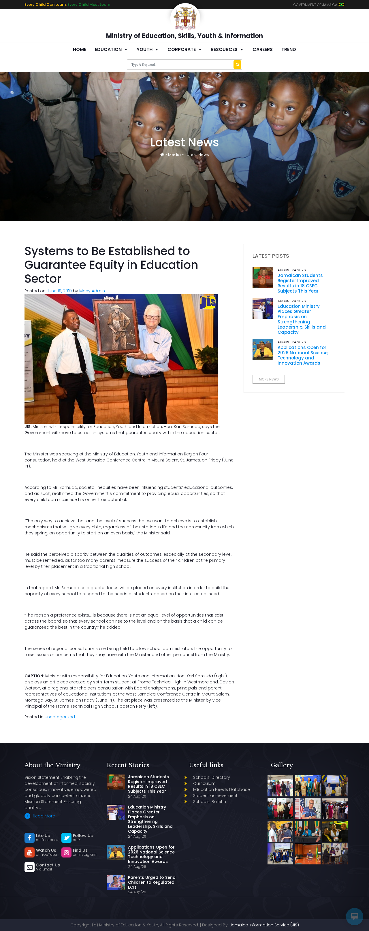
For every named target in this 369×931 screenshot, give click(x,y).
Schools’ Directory (211, 777)
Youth (145, 49)
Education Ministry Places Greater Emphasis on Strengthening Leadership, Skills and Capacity (302, 319)
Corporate (181, 49)
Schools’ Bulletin (209, 801)
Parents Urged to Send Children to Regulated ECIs (152, 882)
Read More (43, 816)
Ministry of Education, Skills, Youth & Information (184, 35)
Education (108, 49)
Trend (288, 49)
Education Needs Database (221, 789)
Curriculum (204, 783)
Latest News (197, 154)
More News (269, 379)
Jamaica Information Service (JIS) (264, 925)
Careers (263, 49)
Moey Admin (92, 291)
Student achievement (215, 795)
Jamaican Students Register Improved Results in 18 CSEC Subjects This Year (300, 283)
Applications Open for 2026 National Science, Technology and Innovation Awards (303, 355)
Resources (224, 49)
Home (79, 49)
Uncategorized (60, 717)
